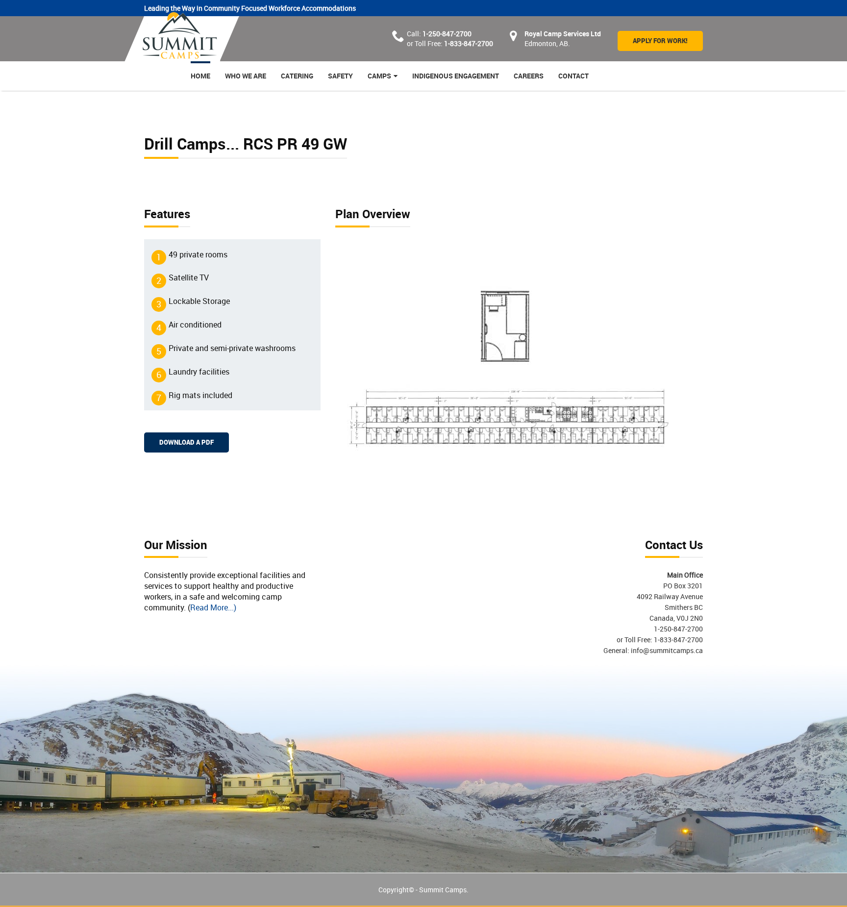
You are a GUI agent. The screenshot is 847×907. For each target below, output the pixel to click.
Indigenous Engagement (455, 75)
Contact (573, 75)
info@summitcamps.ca (666, 650)
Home (200, 75)
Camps (379, 75)
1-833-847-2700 (468, 43)
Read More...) (213, 607)
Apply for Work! (660, 40)
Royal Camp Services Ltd (562, 33)
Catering (297, 75)
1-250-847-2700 (447, 33)
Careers (529, 75)
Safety (340, 75)
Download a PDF (186, 442)
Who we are (245, 75)
